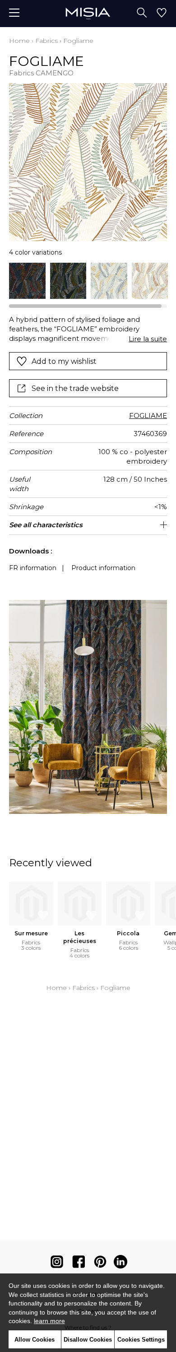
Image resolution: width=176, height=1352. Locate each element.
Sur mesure (31, 933)
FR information (32, 568)
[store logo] (87, 13)
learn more (49, 1320)
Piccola (128, 933)
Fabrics (46, 41)
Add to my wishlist (64, 361)
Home (19, 41)
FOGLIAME (148, 415)
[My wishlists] (161, 14)
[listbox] (88, 281)
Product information (103, 568)
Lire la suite (148, 339)
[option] (27, 281)
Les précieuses (79, 937)
